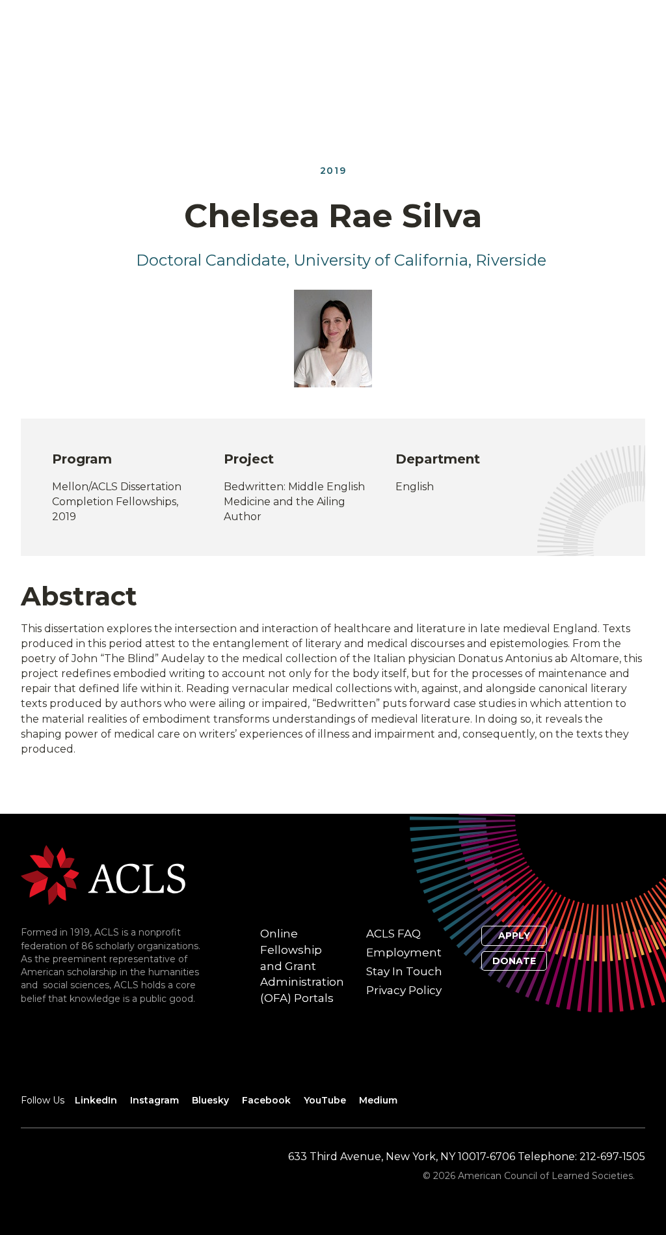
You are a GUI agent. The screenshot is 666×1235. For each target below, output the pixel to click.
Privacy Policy (404, 990)
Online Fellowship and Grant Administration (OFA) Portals (302, 966)
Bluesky (210, 1100)
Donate (514, 961)
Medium (378, 1100)
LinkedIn (96, 1100)
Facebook (266, 1100)
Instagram (154, 1100)
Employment (404, 952)
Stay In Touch (404, 971)
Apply (514, 935)
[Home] (103, 874)
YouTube (325, 1100)
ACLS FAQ (393, 933)
